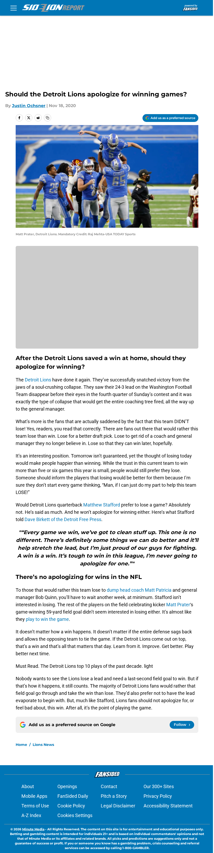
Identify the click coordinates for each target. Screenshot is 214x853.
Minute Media (33, 829)
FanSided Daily (72, 796)
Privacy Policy (158, 796)
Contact (109, 786)
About (27, 786)
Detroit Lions (38, 379)
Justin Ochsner (28, 105)
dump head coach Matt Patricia (139, 590)
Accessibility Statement (168, 805)
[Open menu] (13, 8)
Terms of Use (35, 805)
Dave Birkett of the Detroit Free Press (63, 519)
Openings (67, 786)
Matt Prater (178, 604)
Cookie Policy (71, 805)
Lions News (43, 744)
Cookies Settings (74, 815)
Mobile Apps (34, 796)
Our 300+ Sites (159, 786)
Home (21, 744)
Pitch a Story (114, 796)
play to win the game (47, 619)
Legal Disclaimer (118, 805)
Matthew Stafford (101, 505)
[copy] (47, 117)
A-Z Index (31, 815)
